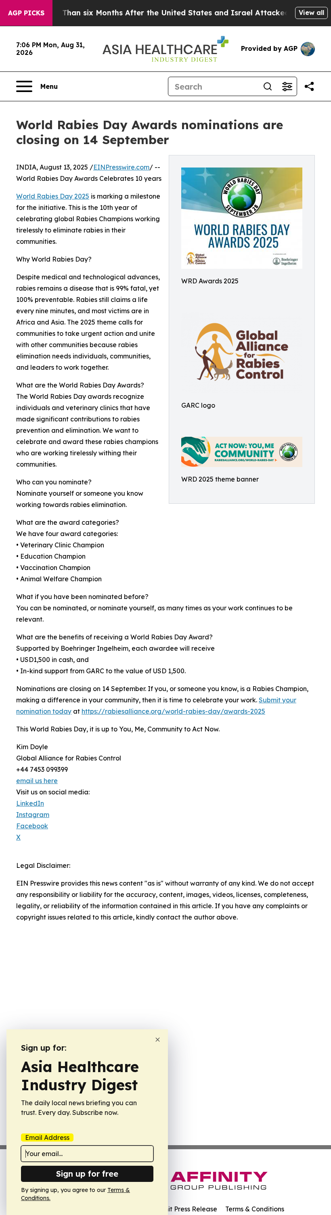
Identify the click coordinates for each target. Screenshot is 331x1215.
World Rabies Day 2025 (52, 196)
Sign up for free (87, 1174)
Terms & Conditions (254, 1209)
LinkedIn (30, 803)
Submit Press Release (184, 1209)
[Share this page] (309, 86)
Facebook (32, 826)
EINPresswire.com (121, 167)
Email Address (47, 1137)
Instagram (32, 815)
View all (311, 12)
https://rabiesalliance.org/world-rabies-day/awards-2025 (173, 711)
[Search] (267, 86)
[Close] (157, 1039)
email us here (37, 781)
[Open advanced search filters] (287, 86)
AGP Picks (26, 13)
